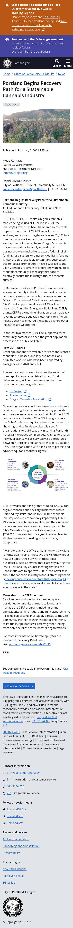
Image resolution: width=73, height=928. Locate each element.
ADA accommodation (16, 839)
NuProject (16, 391)
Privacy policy (11, 853)
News (61, 74)
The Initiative (18, 395)
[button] (57, 63)
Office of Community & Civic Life (34, 74)
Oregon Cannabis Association (28, 399)
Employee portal (13, 876)
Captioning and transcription (21, 846)
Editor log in (10, 882)
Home (6, 74)
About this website (14, 869)
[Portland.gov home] (16, 63)
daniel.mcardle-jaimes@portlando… (25, 189)
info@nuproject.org (15, 173)
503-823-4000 (40, 721)
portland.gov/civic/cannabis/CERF (30, 644)
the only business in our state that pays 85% (33, 579)
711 (5, 725)
